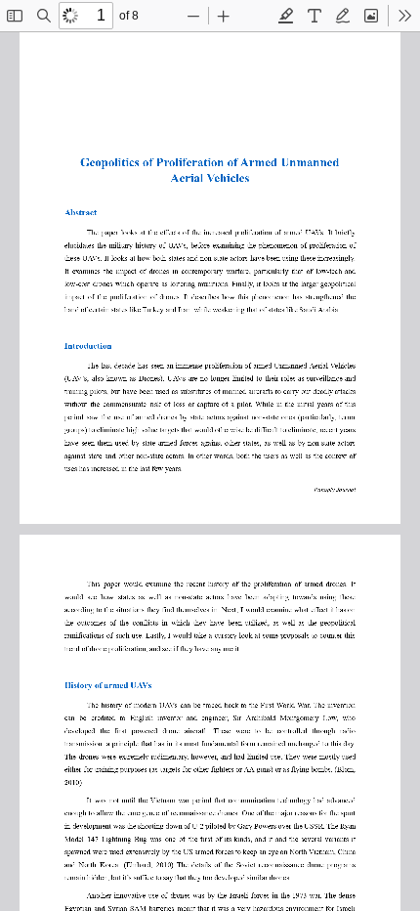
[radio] (286, 15)
